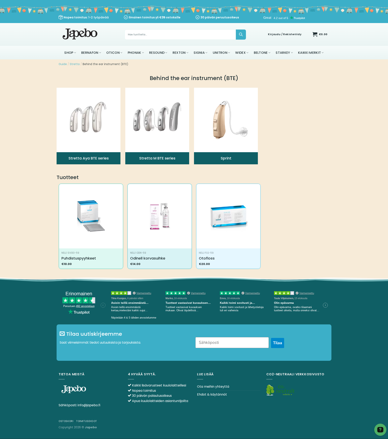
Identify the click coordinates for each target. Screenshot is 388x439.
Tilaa (277, 343)
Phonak (134, 52)
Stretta (75, 64)
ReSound (156, 52)
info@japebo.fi (89, 405)
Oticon (113, 52)
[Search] (241, 35)
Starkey (283, 52)
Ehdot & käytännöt (212, 394)
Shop (68, 52)
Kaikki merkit (309, 52)
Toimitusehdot (86, 421)
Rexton (179, 52)
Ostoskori (66, 421)
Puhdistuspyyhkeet (78, 258)
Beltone (261, 52)
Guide (63, 64)
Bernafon (89, 52)
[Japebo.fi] (80, 34)
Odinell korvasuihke (147, 258)
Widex (240, 52)
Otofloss (207, 258)
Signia (199, 52)
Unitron (220, 52)
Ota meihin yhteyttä (213, 386)
